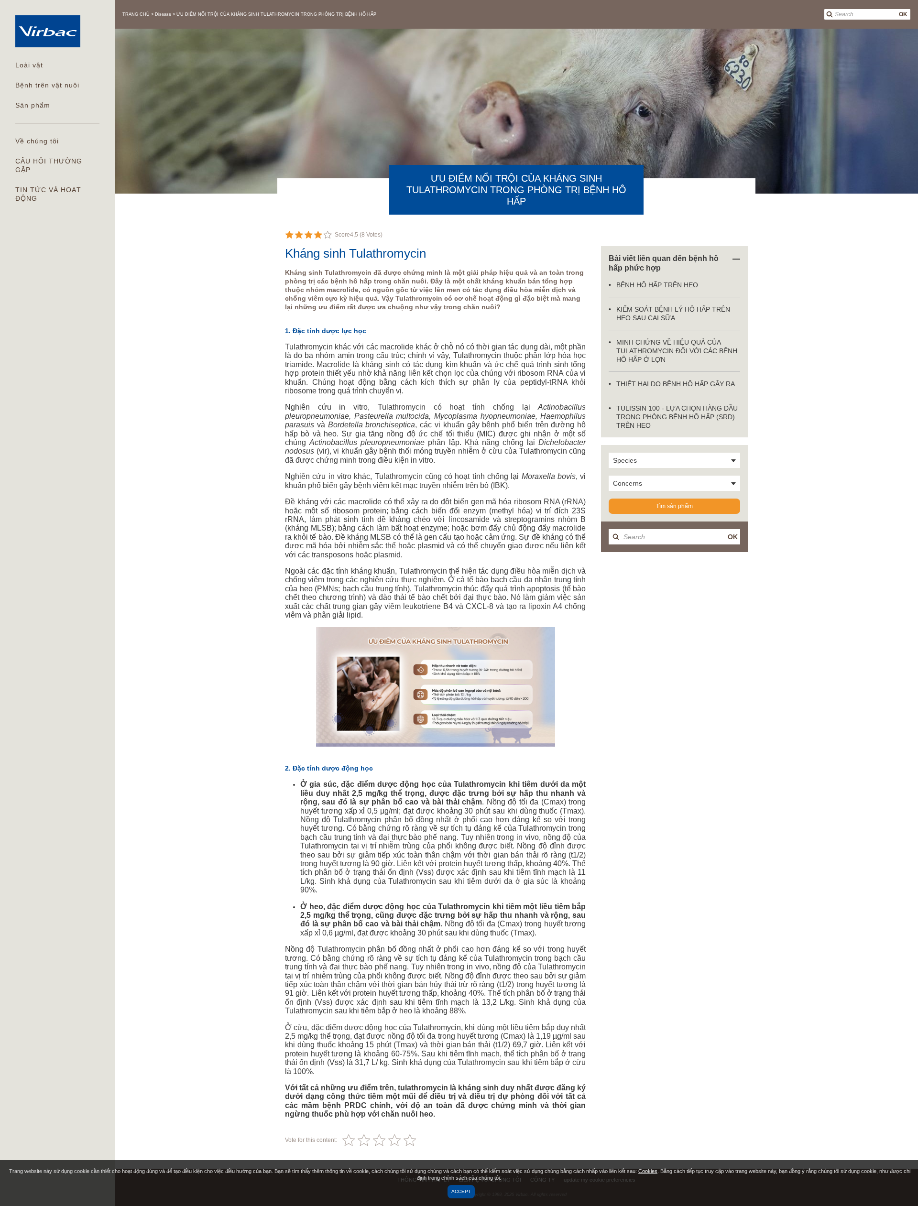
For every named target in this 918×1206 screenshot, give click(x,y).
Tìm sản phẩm (674, 506)
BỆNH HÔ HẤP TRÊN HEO (657, 285)
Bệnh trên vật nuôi (47, 85)
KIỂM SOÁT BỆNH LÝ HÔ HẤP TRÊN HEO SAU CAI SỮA (673, 313)
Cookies (647, 1171)
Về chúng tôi (37, 141)
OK (903, 14)
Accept (461, 1191)
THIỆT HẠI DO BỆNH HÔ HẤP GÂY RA (675, 384)
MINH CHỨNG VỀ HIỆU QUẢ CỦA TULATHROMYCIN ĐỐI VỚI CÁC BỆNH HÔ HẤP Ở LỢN (676, 350)
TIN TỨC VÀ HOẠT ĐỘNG (48, 194)
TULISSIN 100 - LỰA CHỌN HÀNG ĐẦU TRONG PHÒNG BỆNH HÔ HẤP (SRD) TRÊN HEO (677, 416)
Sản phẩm (32, 105)
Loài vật (29, 65)
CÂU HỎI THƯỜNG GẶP (48, 165)
